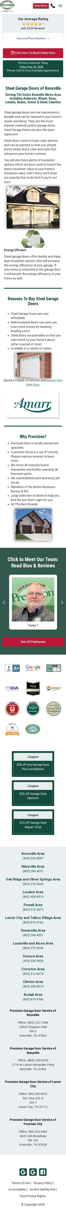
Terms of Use (20, 1183)
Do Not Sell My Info (43, 1189)
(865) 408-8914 (33, 896)
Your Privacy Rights (32, 1196)
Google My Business (23, 1172)
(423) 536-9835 (33, 961)
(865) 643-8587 (33, 858)
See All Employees (33, 641)
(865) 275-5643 (33, 884)
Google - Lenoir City (33, 1172)
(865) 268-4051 (33, 871)
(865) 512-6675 (33, 909)
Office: (33, 1022)
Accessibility (17, 1189)
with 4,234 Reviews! (33, 28)
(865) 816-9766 (33, 922)
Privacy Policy (43, 1183)
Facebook (43, 1172)
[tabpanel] (33, 601)
